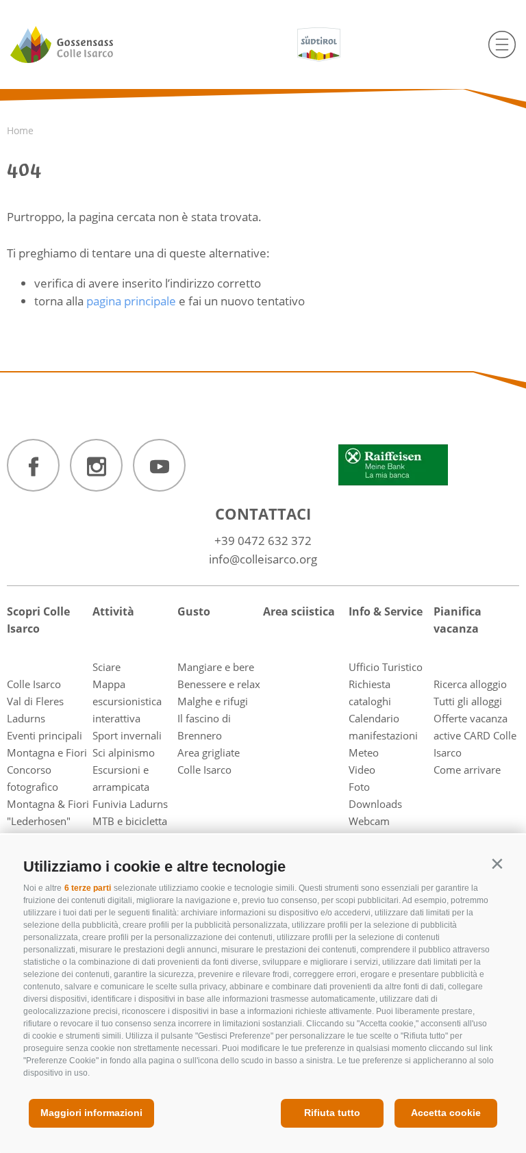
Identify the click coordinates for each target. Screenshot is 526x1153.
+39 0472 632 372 (263, 540)
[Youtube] (159, 465)
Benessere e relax (218, 684)
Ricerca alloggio (470, 684)
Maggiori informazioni (91, 1112)
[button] (497, 864)
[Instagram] (96, 465)
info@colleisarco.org (263, 559)
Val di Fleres (35, 701)
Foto (359, 787)
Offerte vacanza (471, 718)
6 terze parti (87, 888)
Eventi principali (44, 735)
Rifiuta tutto (332, 1112)
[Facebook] (33, 465)
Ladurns (26, 718)
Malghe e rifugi (212, 701)
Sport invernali (127, 735)
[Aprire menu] (502, 44)
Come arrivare (467, 769)
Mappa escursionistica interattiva (127, 701)
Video (362, 769)
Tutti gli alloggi (468, 701)
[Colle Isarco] (87, 44)
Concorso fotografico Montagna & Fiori (48, 787)
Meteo (364, 752)
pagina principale (131, 301)
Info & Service (386, 611)
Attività (113, 611)
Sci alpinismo (123, 752)
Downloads (375, 804)
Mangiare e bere (215, 667)
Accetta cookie (446, 1112)
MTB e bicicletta (129, 821)
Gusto (193, 611)
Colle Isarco (34, 684)
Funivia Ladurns (130, 804)
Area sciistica (299, 611)
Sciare (106, 667)
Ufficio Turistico (386, 667)
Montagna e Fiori (47, 752)
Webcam (369, 821)
